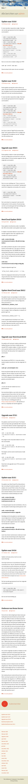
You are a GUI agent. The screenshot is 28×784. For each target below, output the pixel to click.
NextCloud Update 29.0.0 (11, 219)
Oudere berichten (12, 704)
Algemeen (15, 24)
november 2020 (5, 773)
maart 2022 (4, 758)
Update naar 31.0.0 (9, 81)
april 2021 (4, 765)
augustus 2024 (5, 736)
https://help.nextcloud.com (9, 401)
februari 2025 (5, 734)
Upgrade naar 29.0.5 (9, 148)
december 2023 (5, 743)
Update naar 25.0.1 (9, 478)
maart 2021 (4, 768)
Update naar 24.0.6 (9, 550)
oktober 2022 (5, 751)
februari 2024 (5, 741)
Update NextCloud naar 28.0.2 (13, 290)
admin (21, 13)
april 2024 (4, 739)
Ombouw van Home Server (12, 608)
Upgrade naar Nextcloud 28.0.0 (14, 337)
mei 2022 (4, 756)
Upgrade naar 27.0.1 (9, 415)
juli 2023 (3, 746)
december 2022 (5, 748)
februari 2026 (5, 731)
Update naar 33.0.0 (9, 22)
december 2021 (5, 760)
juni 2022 (4, 753)
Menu (3, 8)
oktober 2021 (5, 763)
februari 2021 (5, 770)
